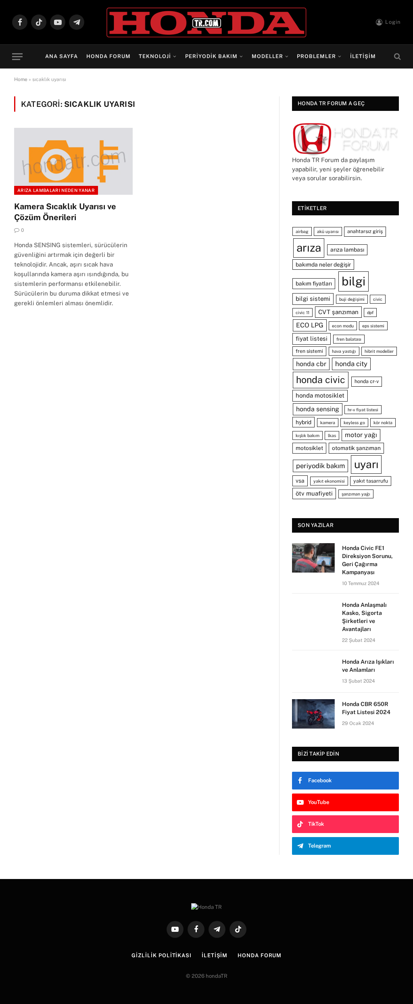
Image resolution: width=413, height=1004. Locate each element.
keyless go (354, 422)
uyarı (366, 464)
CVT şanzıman (338, 311)
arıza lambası (347, 249)
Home (20, 79)
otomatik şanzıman (356, 448)
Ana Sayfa (61, 56)
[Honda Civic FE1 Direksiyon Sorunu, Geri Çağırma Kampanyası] (313, 558)
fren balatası (348, 339)
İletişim (363, 56)
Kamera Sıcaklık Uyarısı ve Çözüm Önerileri (65, 212)
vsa (300, 480)
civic (377, 299)
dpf (370, 312)
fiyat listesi (311, 338)
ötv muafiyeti (314, 493)
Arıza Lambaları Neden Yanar (56, 190)
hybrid (303, 422)
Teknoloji (155, 56)
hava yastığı (344, 351)
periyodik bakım (320, 466)
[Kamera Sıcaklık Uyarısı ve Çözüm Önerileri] (73, 161)
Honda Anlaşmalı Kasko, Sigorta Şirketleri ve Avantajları (364, 617)
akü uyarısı (328, 231)
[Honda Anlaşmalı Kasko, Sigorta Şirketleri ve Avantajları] (313, 614)
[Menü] (17, 57)
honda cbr (311, 364)
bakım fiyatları (314, 283)
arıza (308, 247)
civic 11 (302, 312)
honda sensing (317, 409)
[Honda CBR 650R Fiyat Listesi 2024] (313, 714)
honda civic (320, 379)
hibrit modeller (379, 351)
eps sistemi (373, 325)
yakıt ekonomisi (329, 481)
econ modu (343, 325)
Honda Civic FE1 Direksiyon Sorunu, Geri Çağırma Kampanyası (367, 560)
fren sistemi (309, 351)
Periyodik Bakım (211, 56)
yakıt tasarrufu (370, 481)
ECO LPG (309, 325)
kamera (327, 422)
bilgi (353, 281)
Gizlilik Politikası (161, 955)
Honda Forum (108, 56)
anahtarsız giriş (365, 231)
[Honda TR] (206, 22)
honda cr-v (367, 381)
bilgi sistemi (313, 298)
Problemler (316, 56)
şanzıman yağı (356, 494)
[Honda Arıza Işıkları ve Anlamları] (313, 671)
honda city (351, 364)
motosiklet (309, 448)
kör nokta (382, 422)
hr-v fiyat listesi (363, 409)
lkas (332, 435)
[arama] (396, 57)
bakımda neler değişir (323, 264)
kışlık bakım (307, 435)
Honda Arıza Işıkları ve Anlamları (368, 665)
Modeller (267, 56)
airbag (302, 231)
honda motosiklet (320, 395)
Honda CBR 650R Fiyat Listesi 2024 (366, 708)
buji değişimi (352, 299)
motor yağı (361, 435)
